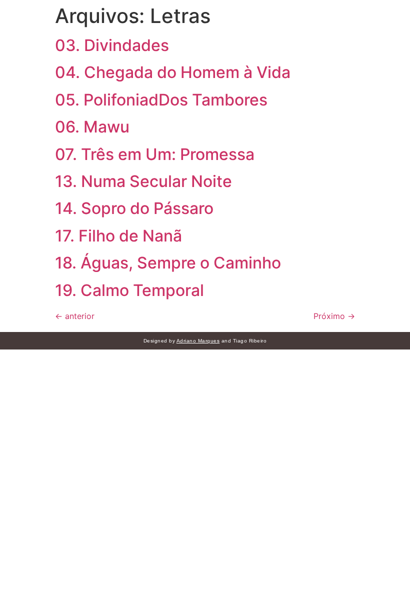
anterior (74, 316)
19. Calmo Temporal (129, 290)
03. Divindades (112, 45)
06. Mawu (92, 126)
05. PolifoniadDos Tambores (161, 100)
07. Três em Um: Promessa (154, 154)
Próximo (334, 316)
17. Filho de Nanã (118, 236)
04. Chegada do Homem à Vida (172, 72)
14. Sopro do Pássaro (134, 208)
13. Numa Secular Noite (143, 181)
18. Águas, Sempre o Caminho (168, 262)
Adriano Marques (198, 341)
